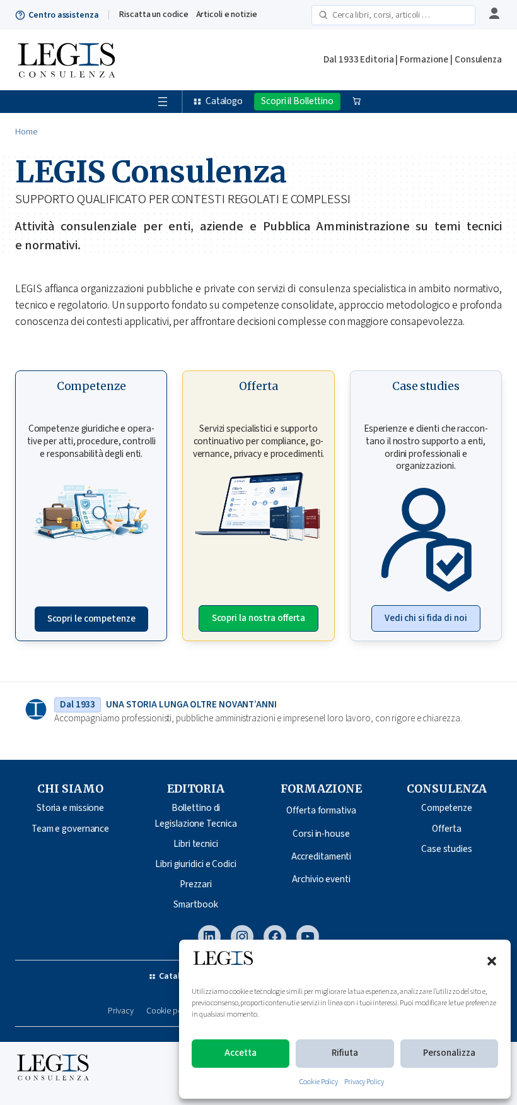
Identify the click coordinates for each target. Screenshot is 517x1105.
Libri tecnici (195, 844)
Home (26, 132)
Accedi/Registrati (492, 14)
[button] (491, 961)
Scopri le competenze (91, 618)
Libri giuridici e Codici (195, 864)
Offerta (446, 829)
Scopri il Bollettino (297, 101)
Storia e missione (70, 808)
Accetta (240, 1053)
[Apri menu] (162, 101)
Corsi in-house (321, 834)
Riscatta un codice (153, 14)
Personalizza (449, 1053)
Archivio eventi (321, 879)
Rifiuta (345, 1053)
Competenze (446, 808)
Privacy (120, 1011)
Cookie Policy (318, 1082)
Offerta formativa (321, 810)
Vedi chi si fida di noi (426, 618)
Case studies (446, 849)
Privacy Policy (364, 1082)
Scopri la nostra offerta (259, 618)
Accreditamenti (321, 856)
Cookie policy (170, 1011)
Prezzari (196, 884)
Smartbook (195, 904)
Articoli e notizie (226, 14)
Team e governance (70, 829)
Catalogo (224, 101)
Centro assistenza (63, 15)
